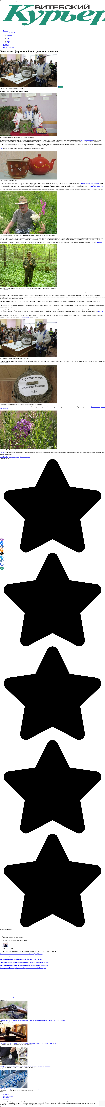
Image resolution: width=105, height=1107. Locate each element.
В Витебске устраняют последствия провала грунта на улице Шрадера (21, 959)
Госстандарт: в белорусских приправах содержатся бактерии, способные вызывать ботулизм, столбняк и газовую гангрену (36, 956)
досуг (12, 457)
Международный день (86, 140)
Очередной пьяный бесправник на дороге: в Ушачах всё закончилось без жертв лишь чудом (25, 1066)
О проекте (6, 44)
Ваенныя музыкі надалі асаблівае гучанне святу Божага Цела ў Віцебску (21, 954)
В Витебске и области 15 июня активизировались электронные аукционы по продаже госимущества (28, 1043)
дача (9, 457)
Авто (8, 38)
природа (27, 457)
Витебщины (98, 242)
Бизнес (8, 41)
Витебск (5, 457)
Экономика (10, 34)
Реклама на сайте (8, 1096)
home (1, 457)
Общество (9, 39)
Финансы (9, 35)
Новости (5, 31)
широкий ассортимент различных (90, 183)
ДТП (8, 42)
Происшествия (11, 32)
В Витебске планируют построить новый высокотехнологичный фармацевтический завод (25, 1089)
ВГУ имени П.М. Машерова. (95, 186)
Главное (2, 452)
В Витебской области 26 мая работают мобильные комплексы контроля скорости (24, 962)
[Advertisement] (49, 984)
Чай (1, 148)
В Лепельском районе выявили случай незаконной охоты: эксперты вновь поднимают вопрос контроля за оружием (32, 1020)
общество (22, 457)
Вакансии (6, 1097)
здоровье (16, 457)
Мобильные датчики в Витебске (9, 997)
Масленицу (25, 317)
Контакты (6, 45)
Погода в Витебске (8, 47)
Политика (9, 36)
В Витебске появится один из (8, 965)
